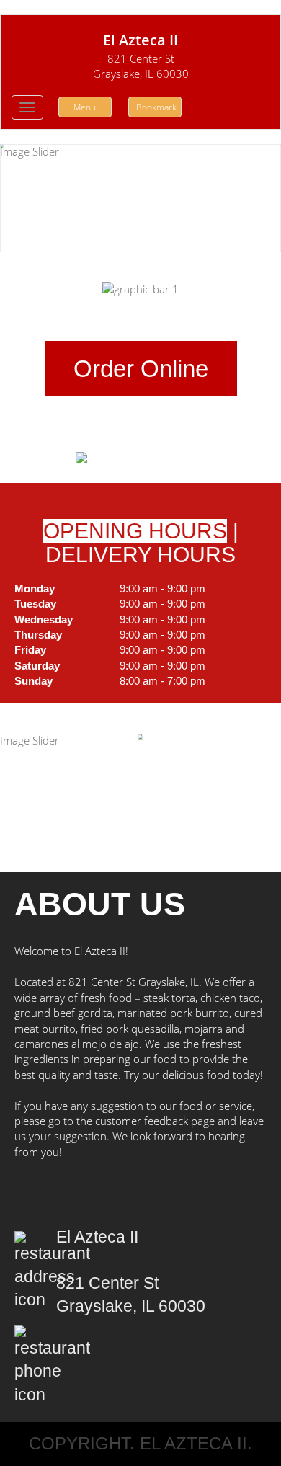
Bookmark (156, 107)
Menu (84, 107)
